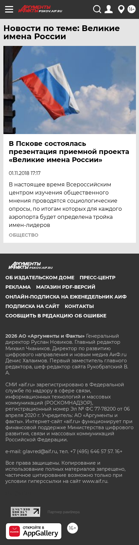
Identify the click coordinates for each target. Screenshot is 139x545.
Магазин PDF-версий (65, 287)
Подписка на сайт (32, 306)
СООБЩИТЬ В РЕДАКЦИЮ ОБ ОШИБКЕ (55, 316)
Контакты (79, 306)
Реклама (18, 287)
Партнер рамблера (64, 512)
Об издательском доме (39, 278)
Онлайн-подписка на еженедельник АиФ (66, 297)
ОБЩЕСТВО (23, 235)
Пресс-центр (97, 278)
